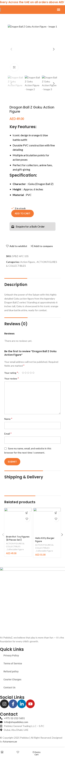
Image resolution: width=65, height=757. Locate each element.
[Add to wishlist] (27, 519)
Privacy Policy (11, 655)
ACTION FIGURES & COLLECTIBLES (15, 545)
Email (8, 433)
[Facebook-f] (13, 703)
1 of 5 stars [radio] (23, 372)
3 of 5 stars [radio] (28, 372)
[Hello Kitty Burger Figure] (47, 521)
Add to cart (22, 213)
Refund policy (11, 671)
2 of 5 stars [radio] (25, 372)
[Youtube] (30, 703)
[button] (58, 9)
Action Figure (27, 261)
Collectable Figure (15, 549)
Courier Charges (12, 679)
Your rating (11, 372)
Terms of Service (12, 663)
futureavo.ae (10, 741)
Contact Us (9, 687)
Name (8, 418)
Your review (11, 378)
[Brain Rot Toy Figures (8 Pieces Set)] (18, 521)
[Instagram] (4, 703)
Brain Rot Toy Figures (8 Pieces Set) (17, 538)
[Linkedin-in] (21, 703)
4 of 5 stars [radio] (30, 372)
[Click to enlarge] (14, 67)
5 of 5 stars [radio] (33, 372)
